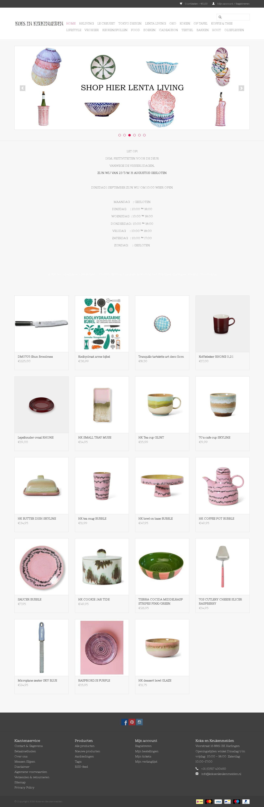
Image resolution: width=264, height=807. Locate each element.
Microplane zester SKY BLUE (37, 680)
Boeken (149, 30)
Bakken (203, 30)
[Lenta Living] (132, 88)
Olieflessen (234, 30)
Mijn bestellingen (146, 751)
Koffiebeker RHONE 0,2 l (216, 356)
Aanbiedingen (84, 756)
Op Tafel (200, 23)
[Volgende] (241, 88)
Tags (78, 761)
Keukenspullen (114, 30)
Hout (216, 30)
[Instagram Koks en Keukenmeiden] (139, 722)
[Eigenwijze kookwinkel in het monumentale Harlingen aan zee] (39, 23)
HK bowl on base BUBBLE (155, 518)
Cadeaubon (168, 30)
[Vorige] (22, 88)
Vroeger (92, 30)
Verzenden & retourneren (31, 777)
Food (135, 30)
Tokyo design (129, 23)
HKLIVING (86, 23)
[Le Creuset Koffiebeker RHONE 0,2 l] (223, 323)
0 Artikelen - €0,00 (196, 3)
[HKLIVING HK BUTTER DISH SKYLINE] (41, 485)
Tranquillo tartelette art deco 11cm (161, 356)
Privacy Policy (24, 787)
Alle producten (84, 746)
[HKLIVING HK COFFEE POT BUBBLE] (223, 485)
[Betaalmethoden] (199, 801)
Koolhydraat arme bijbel (94, 356)
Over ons (20, 756)
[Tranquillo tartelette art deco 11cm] (162, 323)
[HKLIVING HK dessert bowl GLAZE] (162, 647)
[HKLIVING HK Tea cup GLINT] (162, 404)
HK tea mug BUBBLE (92, 518)
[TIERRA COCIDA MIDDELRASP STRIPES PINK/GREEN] (162, 566)
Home (70, 23)
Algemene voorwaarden (30, 771)
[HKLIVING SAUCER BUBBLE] (41, 566)
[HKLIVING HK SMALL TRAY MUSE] (102, 404)
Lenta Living (155, 23)
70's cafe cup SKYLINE (214, 437)
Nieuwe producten (87, 751)
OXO (172, 23)
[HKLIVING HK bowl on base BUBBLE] (162, 485)
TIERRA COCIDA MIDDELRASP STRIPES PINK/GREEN (160, 601)
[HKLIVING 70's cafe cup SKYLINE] (223, 404)
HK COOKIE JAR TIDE (94, 599)
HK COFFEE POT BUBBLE (216, 518)
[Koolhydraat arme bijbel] (102, 323)
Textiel (187, 30)
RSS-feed (81, 766)
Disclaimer (21, 766)
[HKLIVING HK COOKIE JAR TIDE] (102, 566)
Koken (185, 23)
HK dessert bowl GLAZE (154, 680)
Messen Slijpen (24, 761)
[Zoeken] (219, 17)
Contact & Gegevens (28, 746)
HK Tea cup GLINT (151, 437)
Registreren (143, 746)
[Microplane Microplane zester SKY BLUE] (41, 647)
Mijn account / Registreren (233, 3)
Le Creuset (106, 23)
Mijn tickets (143, 756)
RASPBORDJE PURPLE (94, 680)
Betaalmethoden (25, 751)
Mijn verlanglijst (146, 761)
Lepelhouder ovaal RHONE (35, 437)
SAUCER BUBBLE (29, 599)
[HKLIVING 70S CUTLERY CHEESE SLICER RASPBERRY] (223, 566)
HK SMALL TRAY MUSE (94, 437)
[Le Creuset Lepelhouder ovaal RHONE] (41, 404)
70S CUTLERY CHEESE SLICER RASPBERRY (220, 601)
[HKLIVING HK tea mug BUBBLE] (102, 485)
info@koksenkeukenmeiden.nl (221, 774)
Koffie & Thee (221, 23)
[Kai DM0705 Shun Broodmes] (41, 323)
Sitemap (20, 782)
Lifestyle (73, 30)
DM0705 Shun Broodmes (35, 356)
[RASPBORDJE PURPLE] (102, 647)
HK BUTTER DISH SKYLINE (37, 518)
